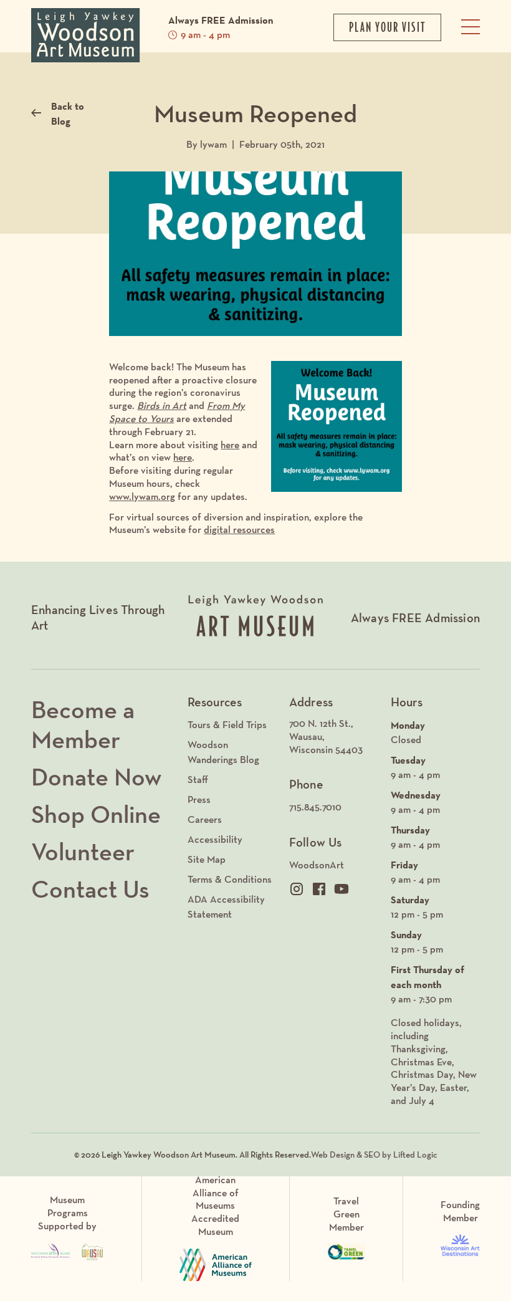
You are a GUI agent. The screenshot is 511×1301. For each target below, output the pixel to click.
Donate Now (96, 776)
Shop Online (96, 814)
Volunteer (83, 851)
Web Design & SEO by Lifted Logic (374, 1154)
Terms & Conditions (230, 879)
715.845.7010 (315, 807)
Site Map (207, 859)
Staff (198, 779)
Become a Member (83, 724)
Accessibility (215, 839)
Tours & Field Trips (227, 724)
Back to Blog (67, 113)
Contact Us (90, 889)
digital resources (239, 529)
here (230, 444)
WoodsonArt (316, 864)
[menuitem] (333, 737)
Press (199, 799)
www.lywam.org (142, 496)
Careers (205, 819)
